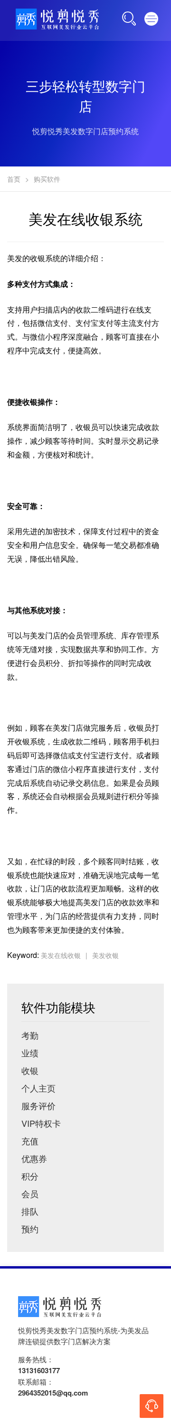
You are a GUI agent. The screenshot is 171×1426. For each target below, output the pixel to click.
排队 (29, 1211)
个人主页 (38, 1088)
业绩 (29, 1052)
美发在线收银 (61, 955)
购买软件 (47, 179)
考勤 (29, 1035)
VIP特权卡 (41, 1123)
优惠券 (34, 1158)
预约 (29, 1228)
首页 (13, 179)
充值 (29, 1140)
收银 (29, 1070)
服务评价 (38, 1105)
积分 (29, 1176)
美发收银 (105, 955)
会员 (29, 1193)
